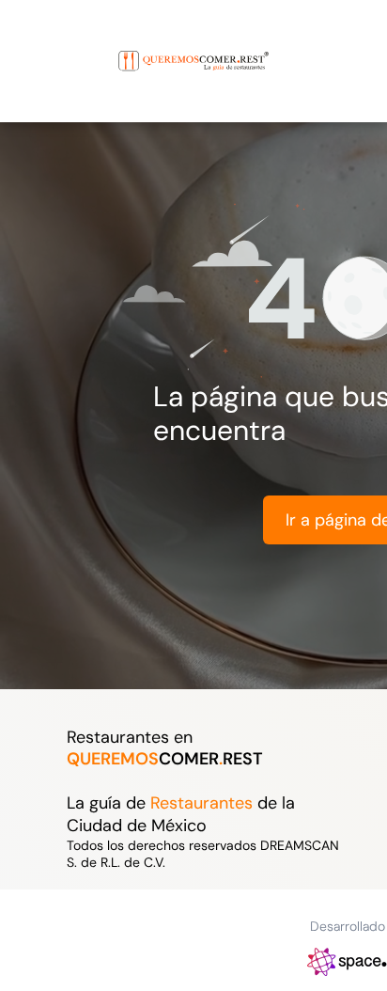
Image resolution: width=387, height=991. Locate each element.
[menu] (28, 42)
